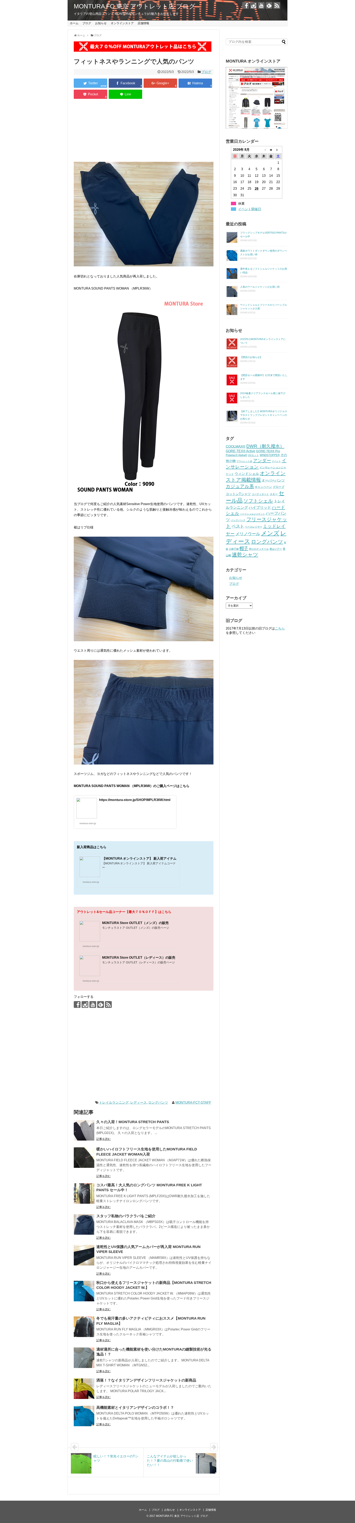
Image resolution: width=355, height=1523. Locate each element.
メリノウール (247, 534)
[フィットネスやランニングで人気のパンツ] (195, 83)
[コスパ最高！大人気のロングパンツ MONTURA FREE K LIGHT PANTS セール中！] (84, 1193)
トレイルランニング (114, 1102)
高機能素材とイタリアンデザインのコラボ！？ (135, 1407)
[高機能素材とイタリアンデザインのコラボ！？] (84, 1416)
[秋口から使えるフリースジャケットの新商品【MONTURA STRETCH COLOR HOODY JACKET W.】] (84, 1291)
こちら (280, 628)
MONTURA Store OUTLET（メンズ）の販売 (135, 923)
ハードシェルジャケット (252, 514)
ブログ (86, 23)
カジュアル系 (240, 486)
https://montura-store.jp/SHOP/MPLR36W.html (134, 800)
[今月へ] (271, 150)
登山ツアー (276, 549)
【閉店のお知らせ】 (251, 357)
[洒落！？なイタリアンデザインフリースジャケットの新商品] (84, 1388)
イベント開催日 (249, 209)
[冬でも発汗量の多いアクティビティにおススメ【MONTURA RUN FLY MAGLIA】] (84, 1327)
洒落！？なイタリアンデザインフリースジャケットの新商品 (146, 1380)
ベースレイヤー (253, 526)
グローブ (278, 486)
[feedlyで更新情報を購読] (269, 5)
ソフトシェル (258, 500)
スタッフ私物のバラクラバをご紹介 (126, 1216)
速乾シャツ (245, 554)
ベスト (238, 526)
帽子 (244, 548)
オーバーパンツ (273, 480)
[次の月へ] (278, 150)
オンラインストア (122, 23)
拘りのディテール (259, 549)
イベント (276, 461)
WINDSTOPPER (270, 455)
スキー (274, 494)
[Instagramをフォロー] (253, 5)
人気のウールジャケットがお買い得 (260, 286)
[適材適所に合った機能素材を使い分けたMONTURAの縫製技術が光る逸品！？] (84, 1357)
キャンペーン (263, 486)
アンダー (262, 460)
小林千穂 (234, 549)
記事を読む (103, 1139)
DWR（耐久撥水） (265, 446)
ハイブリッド (260, 507)
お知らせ (101, 23)
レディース (138, 1102)
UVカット (253, 455)
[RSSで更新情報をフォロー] (276, 5)
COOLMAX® (236, 446)
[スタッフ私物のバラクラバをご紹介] (84, 1224)
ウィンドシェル (247, 474)
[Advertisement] (143, 131)
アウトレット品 (244, 461)
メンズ (270, 533)
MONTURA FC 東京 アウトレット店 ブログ (134, 6)
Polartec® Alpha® (236, 455)
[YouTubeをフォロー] (261, 5)
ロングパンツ (158, 1102)
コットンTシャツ (238, 494)
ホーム (74, 23)
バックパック (238, 520)
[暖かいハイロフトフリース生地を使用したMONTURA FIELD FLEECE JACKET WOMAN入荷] (84, 1157)
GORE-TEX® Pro (268, 451)
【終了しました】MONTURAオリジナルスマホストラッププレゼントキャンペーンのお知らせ (263, 415)
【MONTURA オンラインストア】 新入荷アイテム (139, 858)
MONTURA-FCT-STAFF (193, 1102)
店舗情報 (143, 23)
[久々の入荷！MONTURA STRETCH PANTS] (84, 1130)
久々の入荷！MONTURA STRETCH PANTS (132, 1122)
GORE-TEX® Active (240, 451)
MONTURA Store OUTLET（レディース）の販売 (138, 957)
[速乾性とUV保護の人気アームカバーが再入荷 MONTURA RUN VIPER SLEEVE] (84, 1255)
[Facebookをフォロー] (245, 5)
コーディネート (260, 494)
